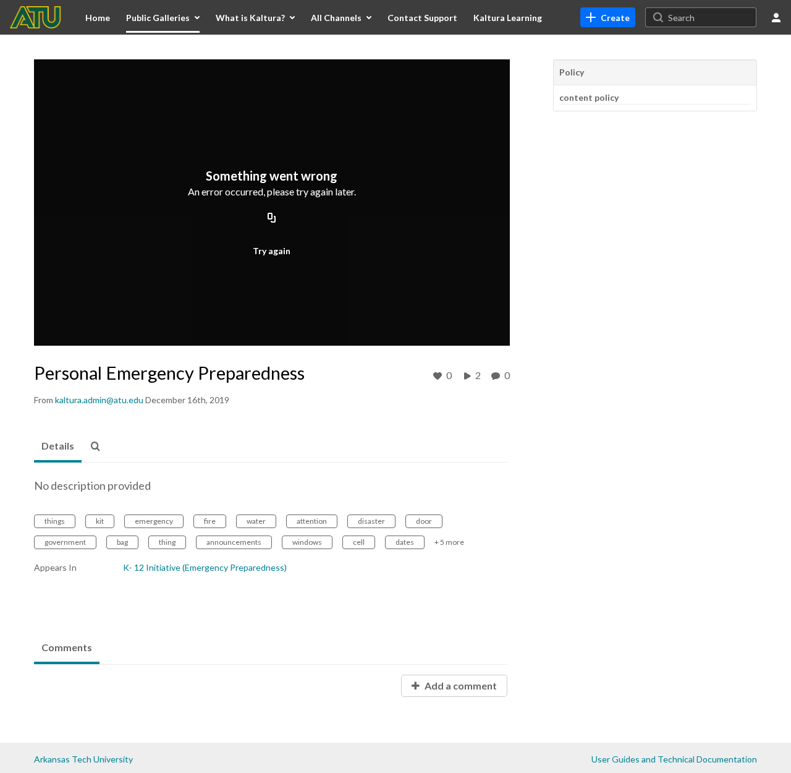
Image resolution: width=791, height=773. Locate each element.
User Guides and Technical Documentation (674, 759)
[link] (607, 17)
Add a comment (460, 685)
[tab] (58, 446)
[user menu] (776, 17)
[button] (99, 446)
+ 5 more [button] (449, 542)
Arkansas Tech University (83, 759)
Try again (271, 251)
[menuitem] (98, 17)
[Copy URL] (272, 218)
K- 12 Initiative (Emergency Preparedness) (205, 567)
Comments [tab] (66, 647)
